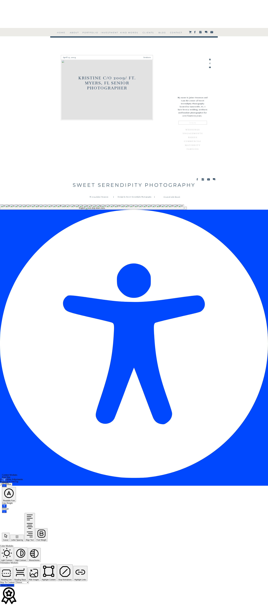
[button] (186, 208)
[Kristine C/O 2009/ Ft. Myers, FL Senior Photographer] (107, 89)
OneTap (14, 481)
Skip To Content (7, 582)
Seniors (147, 57)
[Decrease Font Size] (4, 485)
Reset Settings (7, 585)
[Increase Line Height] (4, 506)
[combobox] (92, 207)
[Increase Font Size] (4, 480)
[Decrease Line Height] (4, 511)
